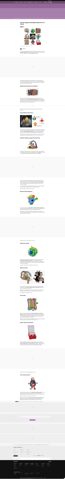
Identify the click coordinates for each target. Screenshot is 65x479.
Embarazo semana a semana (29, 452)
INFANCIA (40, 2)
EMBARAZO (21, 2)
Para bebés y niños (25, 401)
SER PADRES (17, 2)
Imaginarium (33, 240)
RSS (41, 455)
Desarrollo (28, 450)
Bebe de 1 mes (41, 401)
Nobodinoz (30, 292)
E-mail (23, 26)
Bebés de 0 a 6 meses (30, 401)
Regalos (35, 401)
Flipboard (48, 2)
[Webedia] (49, 0)
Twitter (47, 2)
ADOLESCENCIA (36, 2)
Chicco (25, 134)
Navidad (38, 401)
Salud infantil (21, 449)
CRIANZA (25, 2)
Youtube (38, 455)
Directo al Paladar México (32, 473)
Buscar (50, 458)
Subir (49, 461)
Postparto (21, 450)
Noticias (15, 449)
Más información (33, 478)
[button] (24, 48)
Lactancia (28, 449)
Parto (14, 450)
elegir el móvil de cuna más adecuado (37, 135)
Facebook (46, 2)
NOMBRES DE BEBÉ (30, 2)
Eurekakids (32, 188)
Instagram (49, 2)
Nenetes (36, 319)
